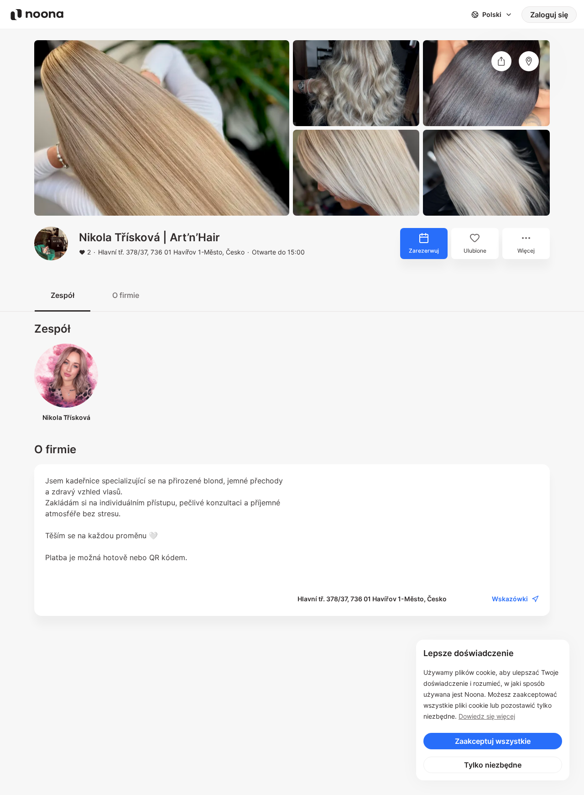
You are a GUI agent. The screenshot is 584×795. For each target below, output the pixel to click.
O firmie (125, 295)
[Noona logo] (37, 14)
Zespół (62, 295)
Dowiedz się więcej (487, 716)
